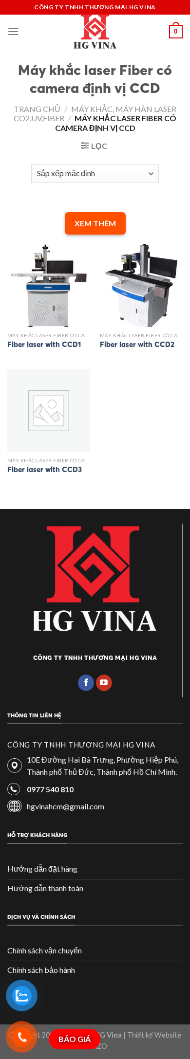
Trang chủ (37, 108)
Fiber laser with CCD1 (44, 344)
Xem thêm (95, 223)
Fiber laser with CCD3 (44, 469)
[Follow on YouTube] (104, 683)
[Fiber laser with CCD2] (141, 285)
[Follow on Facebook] (86, 683)
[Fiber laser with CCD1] (48, 285)
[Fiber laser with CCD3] (48, 410)
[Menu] (13, 31)
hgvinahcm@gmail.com (65, 806)
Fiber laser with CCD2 (137, 344)
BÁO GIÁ (74, 1038)
